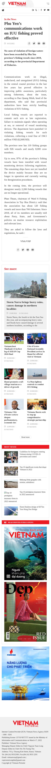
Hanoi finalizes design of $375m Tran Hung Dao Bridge (32, 508)
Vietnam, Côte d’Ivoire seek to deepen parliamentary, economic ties (11, 417)
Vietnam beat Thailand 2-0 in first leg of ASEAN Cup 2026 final (13, 350)
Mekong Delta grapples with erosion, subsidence (30, 481)
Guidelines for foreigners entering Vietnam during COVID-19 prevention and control (32, 454)
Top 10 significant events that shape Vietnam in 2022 (33, 468)
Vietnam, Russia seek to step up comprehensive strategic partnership (36, 416)
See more (10, 268)
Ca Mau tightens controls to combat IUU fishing (35, 384)
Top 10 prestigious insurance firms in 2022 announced (32, 493)
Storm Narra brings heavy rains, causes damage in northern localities (25, 305)
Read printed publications (20, 522)
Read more (25, 437)
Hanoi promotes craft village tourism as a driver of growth (13, 384)
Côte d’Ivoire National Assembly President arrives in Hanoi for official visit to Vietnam (36, 351)
